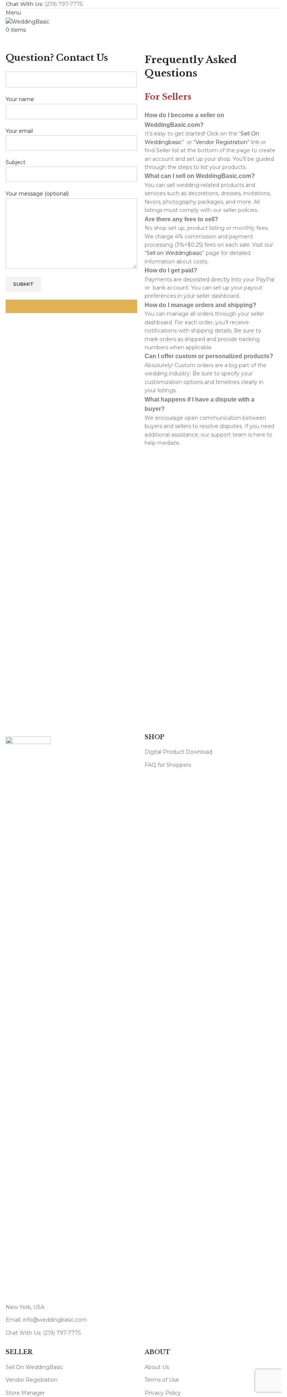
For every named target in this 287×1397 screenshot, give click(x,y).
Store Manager (25, 1393)
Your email (19, 131)
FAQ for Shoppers (168, 765)
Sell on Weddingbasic (174, 253)
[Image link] (28, 1015)
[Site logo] (27, 21)
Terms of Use (162, 1379)
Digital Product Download (178, 751)
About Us (157, 1367)
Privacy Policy (163, 1393)
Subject (15, 162)
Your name (20, 99)
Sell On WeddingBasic (34, 1367)
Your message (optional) (37, 193)
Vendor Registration (221, 142)
